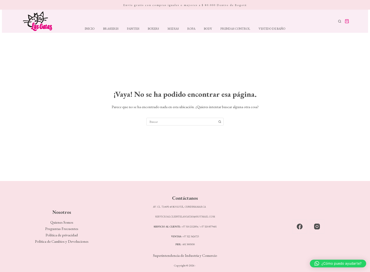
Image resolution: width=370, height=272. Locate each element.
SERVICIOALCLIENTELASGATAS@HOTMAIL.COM (185, 216)
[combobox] (181, 121)
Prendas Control (235, 29)
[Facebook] (300, 226)
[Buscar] (339, 21)
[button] (338, 263)
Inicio (90, 29)
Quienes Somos (61, 222)
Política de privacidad (61, 234)
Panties (133, 29)
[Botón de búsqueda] (219, 121)
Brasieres (111, 29)
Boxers (153, 29)
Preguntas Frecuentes (61, 228)
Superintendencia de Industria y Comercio (185, 255)
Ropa (191, 29)
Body (208, 29)
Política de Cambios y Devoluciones (61, 241)
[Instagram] (317, 226)
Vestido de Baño (272, 29)
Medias (173, 29)
